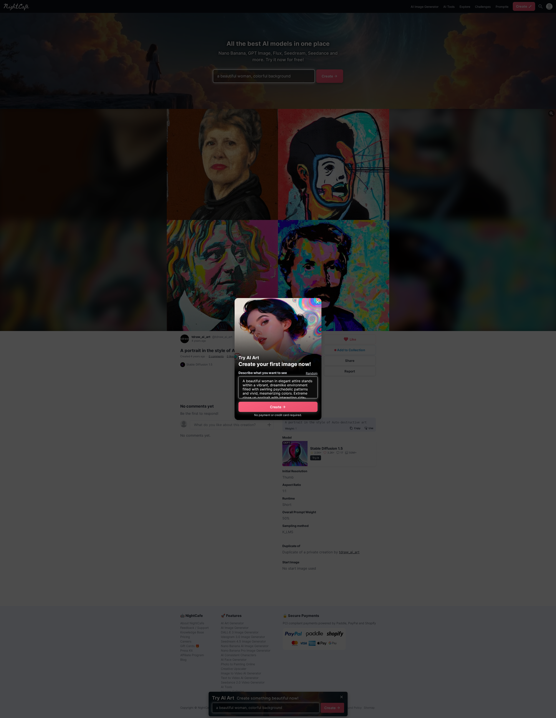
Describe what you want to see (262, 373)
